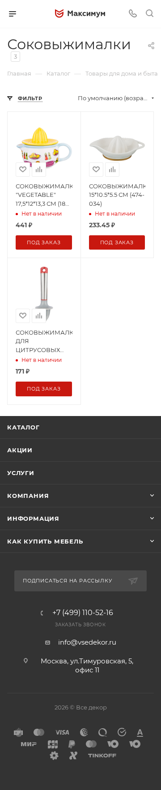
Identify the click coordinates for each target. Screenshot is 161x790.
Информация (33, 518)
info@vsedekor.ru (87, 642)
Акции (20, 450)
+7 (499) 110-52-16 (82, 612)
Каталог (23, 427)
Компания (28, 495)
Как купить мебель (45, 541)
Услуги (20, 472)
